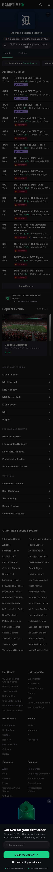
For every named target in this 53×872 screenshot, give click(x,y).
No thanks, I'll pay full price (26, 862)
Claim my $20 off (25, 855)
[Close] (49, 801)
